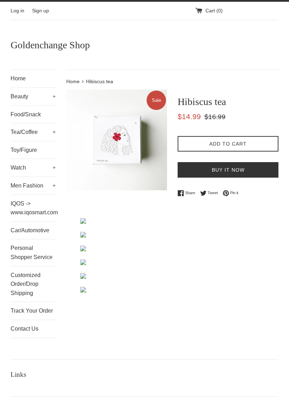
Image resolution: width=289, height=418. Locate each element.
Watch (33, 168)
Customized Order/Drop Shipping (26, 284)
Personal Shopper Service (32, 252)
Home (18, 78)
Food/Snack (26, 114)
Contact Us (24, 329)
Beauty (33, 96)
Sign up (40, 10)
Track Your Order (32, 311)
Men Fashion (33, 186)
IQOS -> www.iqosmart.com (33, 208)
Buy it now (228, 170)
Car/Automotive (30, 230)
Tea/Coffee (33, 132)
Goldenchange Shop (50, 44)
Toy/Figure (24, 150)
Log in (17, 10)
